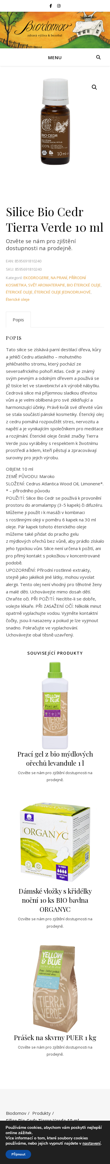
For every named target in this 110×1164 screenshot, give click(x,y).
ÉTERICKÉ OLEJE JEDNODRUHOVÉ (62, 292)
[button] (94, 87)
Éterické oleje (18, 299)
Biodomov (16, 1113)
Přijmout (18, 1154)
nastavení (91, 1143)
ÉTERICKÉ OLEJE (19, 292)
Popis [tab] (18, 319)
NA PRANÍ (59, 277)
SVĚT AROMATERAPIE (46, 285)
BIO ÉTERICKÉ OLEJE (84, 285)
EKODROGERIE (36, 277)
